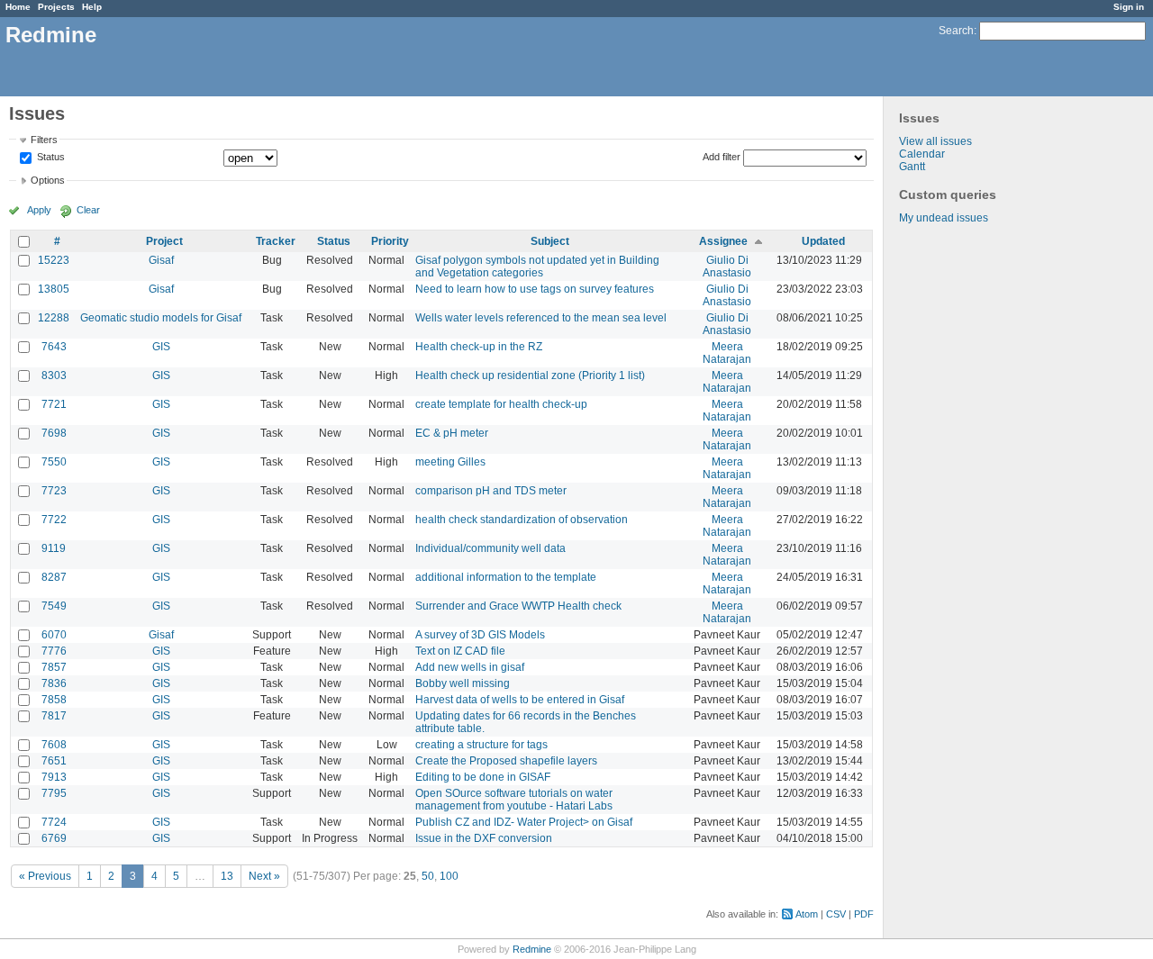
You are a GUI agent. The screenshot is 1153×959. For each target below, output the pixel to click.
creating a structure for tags (481, 744)
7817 (54, 716)
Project (164, 241)
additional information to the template (505, 577)
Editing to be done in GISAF (482, 777)
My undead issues (943, 218)
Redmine (532, 949)
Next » (264, 876)
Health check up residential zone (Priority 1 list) (530, 375)
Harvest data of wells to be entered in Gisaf (519, 699)
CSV (836, 914)
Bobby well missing (462, 683)
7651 (54, 761)
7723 (54, 490)
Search (956, 30)
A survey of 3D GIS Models (480, 635)
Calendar (922, 154)
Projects (56, 7)
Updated (823, 241)
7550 (54, 462)
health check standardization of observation (521, 519)
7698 (54, 433)
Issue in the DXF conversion (483, 838)
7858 (54, 699)
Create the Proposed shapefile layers (506, 761)
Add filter (721, 156)
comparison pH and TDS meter (491, 490)
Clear (88, 209)
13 (227, 876)
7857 (54, 667)
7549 (54, 606)
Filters (44, 139)
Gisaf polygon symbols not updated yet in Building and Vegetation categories (537, 266)
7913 (54, 777)
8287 (54, 577)
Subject (550, 241)
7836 (54, 683)
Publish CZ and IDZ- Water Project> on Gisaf (523, 822)
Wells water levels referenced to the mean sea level (541, 318)
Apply (39, 209)
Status (49, 157)
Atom (806, 914)
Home (18, 7)
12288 (53, 318)
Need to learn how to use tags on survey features (534, 289)
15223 (53, 260)
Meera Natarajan (727, 353)
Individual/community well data (490, 548)
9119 (53, 548)
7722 (54, 519)
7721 (54, 404)
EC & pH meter (451, 433)
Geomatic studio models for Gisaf (160, 318)
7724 (54, 822)
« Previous (45, 876)
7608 (54, 744)
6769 (54, 838)
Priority (390, 241)
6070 (54, 635)
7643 (54, 346)
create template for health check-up (501, 404)
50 (428, 876)
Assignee (723, 241)
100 (449, 876)
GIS (161, 346)
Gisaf (161, 260)
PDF (864, 914)
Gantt (912, 166)
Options (48, 180)
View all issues (935, 141)
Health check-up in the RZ (478, 346)
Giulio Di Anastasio (727, 266)
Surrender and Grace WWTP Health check (518, 606)
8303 (54, 375)
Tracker (275, 241)
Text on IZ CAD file (460, 651)
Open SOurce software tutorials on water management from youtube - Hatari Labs (514, 799)
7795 (54, 793)
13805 (53, 289)
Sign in (1128, 7)
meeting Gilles (450, 462)
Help (92, 7)
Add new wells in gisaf (469, 667)
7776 (54, 651)
